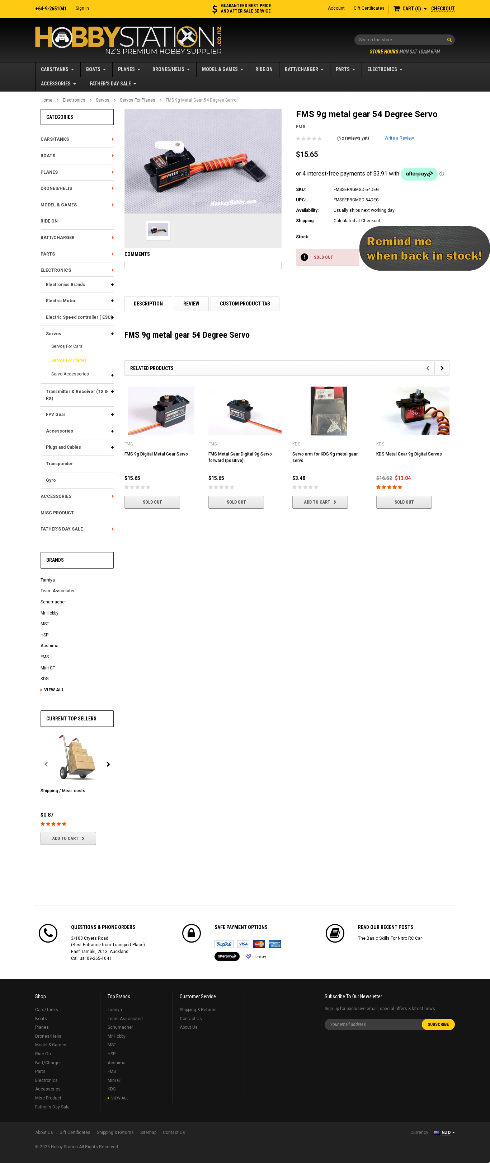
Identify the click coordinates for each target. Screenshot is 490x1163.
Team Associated (58, 590)
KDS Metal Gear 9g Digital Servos (409, 454)
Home (46, 100)
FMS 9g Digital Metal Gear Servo (156, 454)
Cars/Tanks (55, 69)
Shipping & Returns (198, 1009)
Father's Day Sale (110, 84)
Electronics (382, 69)
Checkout (443, 8)
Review (191, 304)
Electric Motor (61, 300)
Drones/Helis (168, 69)
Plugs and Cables (63, 447)
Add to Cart (65, 838)
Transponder (59, 463)
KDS (44, 678)
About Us (189, 1027)
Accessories (56, 84)
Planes (126, 69)
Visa (243, 944)
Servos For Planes (137, 100)
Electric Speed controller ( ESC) (79, 317)
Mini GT (48, 668)
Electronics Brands (65, 284)
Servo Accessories (70, 374)
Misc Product (57, 512)
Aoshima (49, 645)
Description (148, 304)
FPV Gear (55, 414)
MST (45, 623)
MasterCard (259, 944)
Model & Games (220, 69)
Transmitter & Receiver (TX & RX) (77, 395)
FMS (45, 656)
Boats (93, 69)
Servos (102, 100)
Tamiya (48, 580)
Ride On (264, 69)
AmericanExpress (275, 944)
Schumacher (53, 601)
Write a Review (399, 138)
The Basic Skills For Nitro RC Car (390, 938)
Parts (343, 69)
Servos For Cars (67, 346)
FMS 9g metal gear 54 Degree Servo (201, 100)
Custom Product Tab (245, 304)
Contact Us (191, 1018)
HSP (44, 634)
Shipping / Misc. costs (63, 790)
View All (54, 689)
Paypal (224, 944)
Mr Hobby (49, 613)
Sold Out (152, 502)
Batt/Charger (301, 69)
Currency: (419, 1132)
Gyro (51, 480)
